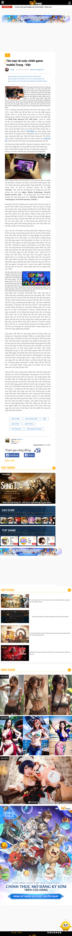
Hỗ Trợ (20, 932)
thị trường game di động (34, 429)
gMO (44, 419)
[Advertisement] (36, 38)
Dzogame (17, 441)
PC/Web (4, 474)
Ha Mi (12, 69)
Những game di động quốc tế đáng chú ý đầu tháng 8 (25, 76)
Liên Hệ (13, 932)
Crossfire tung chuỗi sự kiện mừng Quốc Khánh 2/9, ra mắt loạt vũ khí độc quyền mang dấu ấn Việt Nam (29, 502)
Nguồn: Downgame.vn (37, 69)
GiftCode (7, 590)
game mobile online (31, 419)
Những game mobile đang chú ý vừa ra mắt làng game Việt (27, 79)
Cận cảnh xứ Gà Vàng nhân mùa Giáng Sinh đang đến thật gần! (28, 81)
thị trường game (16, 429)
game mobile (16, 419)
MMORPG (20, 439)
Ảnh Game (8, 669)
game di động (29, 424)
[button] (53, 523)
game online (15, 424)
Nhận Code (50, 601)
